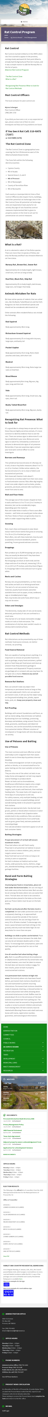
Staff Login (5, 1411)
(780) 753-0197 (19, 1372)
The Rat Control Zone (14, 76)
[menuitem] (24, 1027)
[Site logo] (24, 15)
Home (6, 37)
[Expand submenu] (43, 1042)
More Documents (9, 1154)
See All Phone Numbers (10, 1377)
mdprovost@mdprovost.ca (15, 1331)
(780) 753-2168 (17, 1367)
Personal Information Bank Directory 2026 (18, 1119)
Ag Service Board (16, 37)
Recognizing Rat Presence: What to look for (22, 86)
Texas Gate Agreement (11, 1136)
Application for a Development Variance (18, 1148)
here (20, 1279)
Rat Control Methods (14, 88)
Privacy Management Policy (13, 1125)
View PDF (6, 1256)
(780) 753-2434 (23, 1365)
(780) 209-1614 (22, 1370)
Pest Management (30, 37)
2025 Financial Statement (12, 1130)
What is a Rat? (11, 79)
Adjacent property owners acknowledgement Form (22, 1142)
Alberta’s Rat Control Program (17, 70)
